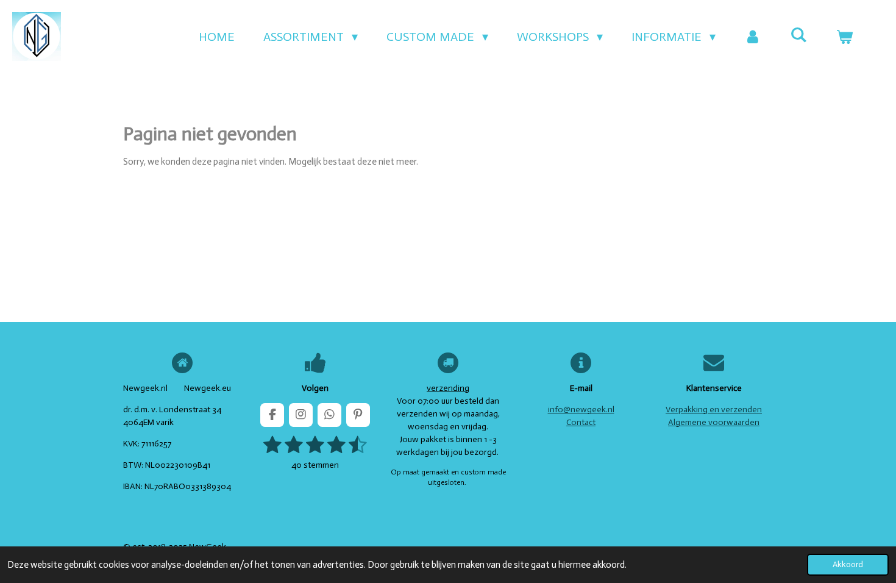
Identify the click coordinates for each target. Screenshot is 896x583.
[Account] (752, 36)
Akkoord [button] (848, 564)
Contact (581, 422)
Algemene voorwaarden (713, 422)
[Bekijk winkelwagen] (844, 36)
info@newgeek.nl (581, 409)
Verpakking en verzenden (714, 409)
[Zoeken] (798, 35)
